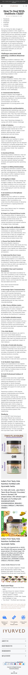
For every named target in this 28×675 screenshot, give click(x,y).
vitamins (19, 608)
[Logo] (14, 6)
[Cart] (26, 6)
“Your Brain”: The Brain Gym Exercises (14, 600)
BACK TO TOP (14, 673)
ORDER (3, 508)
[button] (14, 456)
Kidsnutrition (12, 608)
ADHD (18, 604)
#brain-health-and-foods (10, 604)
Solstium (17, 668)
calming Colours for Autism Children (13, 591)
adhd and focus (11, 605)
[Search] (23, 6)
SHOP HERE (18, 430)
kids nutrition (5, 608)
